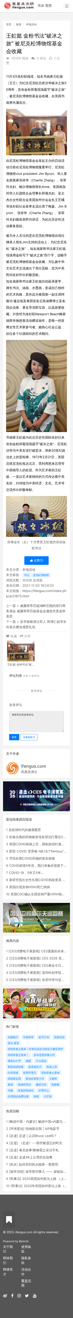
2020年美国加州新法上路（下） (47, 1186)
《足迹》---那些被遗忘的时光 (40, 1143)
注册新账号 (29, 737)
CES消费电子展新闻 (24, 951)
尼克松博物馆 (41, 575)
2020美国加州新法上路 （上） (44, 1179)
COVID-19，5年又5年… (26, 873)
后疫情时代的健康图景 (25, 830)
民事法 (15, 1179)
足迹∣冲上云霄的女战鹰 (35, 1157)
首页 (8, 24)
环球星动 (16, 1129)
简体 (41, 5)
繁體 (48, 5)
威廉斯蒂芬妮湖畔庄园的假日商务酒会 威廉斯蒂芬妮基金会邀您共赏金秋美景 (35, 611)
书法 (26, 575)
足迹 (13, 1136)
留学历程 (16, 1171)
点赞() (38, 560)
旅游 (18, 24)
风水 (13, 1164)
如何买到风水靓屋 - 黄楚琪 (38, 1164)
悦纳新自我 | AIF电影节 (42, 1129)
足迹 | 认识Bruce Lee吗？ (38, 1136)
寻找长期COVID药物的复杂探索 (32, 858)
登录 (14, 737)
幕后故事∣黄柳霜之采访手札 (39, 1150)
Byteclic (24, 1241)
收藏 (13, 636)
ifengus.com (33, 766)
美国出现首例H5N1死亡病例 (29, 887)
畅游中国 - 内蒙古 (23, 1121)
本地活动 (31, 24)
